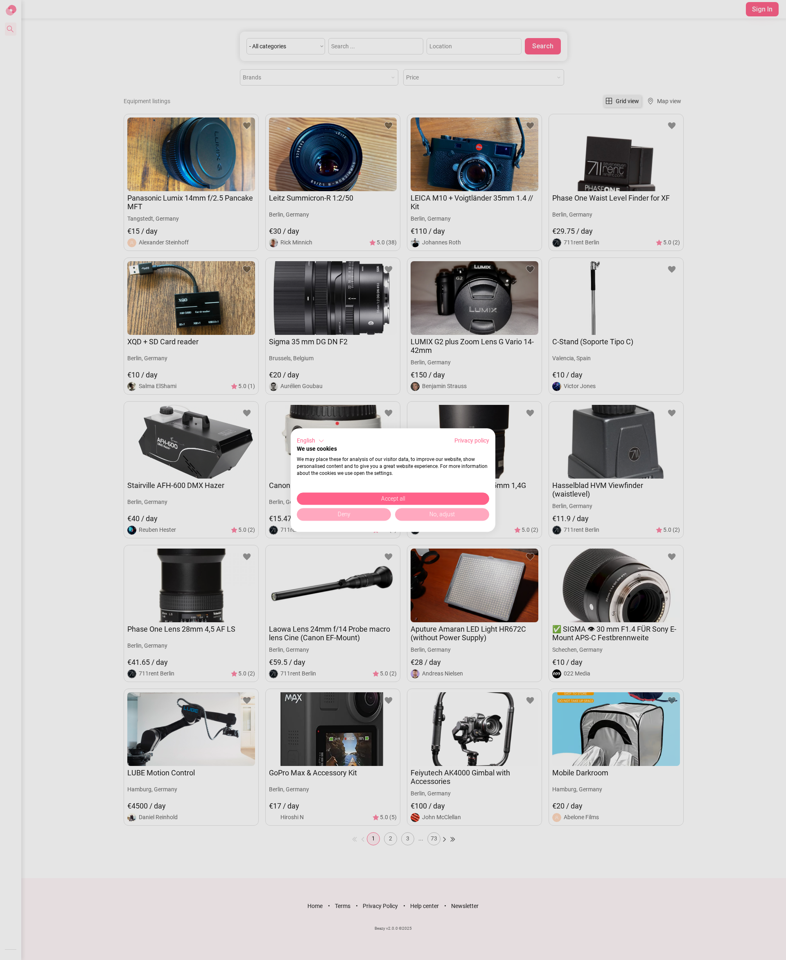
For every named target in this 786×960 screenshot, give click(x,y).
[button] (310, 441)
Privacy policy (471, 440)
